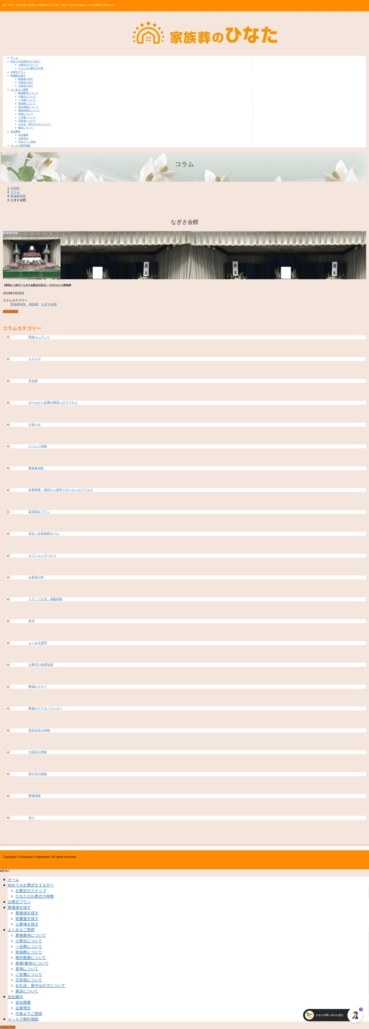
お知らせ (34, 424)
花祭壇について (27, 120)
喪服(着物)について (29, 110)
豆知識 (33, 380)
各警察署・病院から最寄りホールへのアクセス (60, 490)
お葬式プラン (19, 901)
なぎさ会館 (49, 304)
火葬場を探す (25, 85)
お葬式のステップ (28, 64)
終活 (31, 621)
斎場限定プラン (39, 511)
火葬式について (27, 96)
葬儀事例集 (18, 304)
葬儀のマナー (37, 686)
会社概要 (23, 134)
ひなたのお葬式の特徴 (30, 68)
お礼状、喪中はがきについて (34, 124)
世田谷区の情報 (39, 730)
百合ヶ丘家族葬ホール (43, 533)
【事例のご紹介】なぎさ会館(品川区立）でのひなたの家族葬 (37, 285)
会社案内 (15, 996)
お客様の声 (36, 577)
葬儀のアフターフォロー (45, 708)
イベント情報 (37, 446)
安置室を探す (25, 82)
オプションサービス (42, 555)
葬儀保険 (34, 795)
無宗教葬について (28, 106)
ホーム (13, 879)
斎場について (25, 113)
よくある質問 (37, 642)
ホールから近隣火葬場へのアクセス (53, 402)
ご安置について (27, 117)
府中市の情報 (37, 774)
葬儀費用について (28, 93)
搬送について (25, 127)
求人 (31, 817)
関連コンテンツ (39, 337)
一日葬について (27, 100)
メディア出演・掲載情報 (45, 599)
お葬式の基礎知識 (40, 664)
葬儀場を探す (25, 79)
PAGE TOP (8, 1027)
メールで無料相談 (23, 1019)
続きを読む (10, 311)
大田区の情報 (37, 752)
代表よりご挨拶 (27, 141)
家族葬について (27, 103)
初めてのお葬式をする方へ (31, 885)
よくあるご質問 (21, 929)
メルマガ (34, 358)
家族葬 (33, 304)
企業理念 (23, 138)
